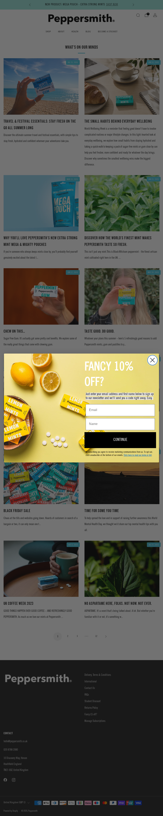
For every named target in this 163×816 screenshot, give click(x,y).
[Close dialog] (152, 360)
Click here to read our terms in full (138, 455)
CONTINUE (120, 440)
